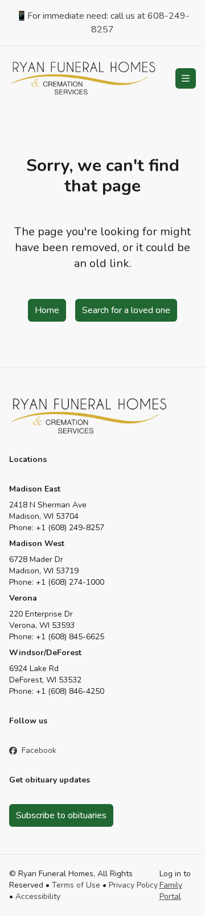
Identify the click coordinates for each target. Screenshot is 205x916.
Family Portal (170, 891)
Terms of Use (76, 885)
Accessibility (37, 896)
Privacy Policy (133, 885)
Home (47, 310)
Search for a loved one (126, 310)
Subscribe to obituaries (61, 815)
